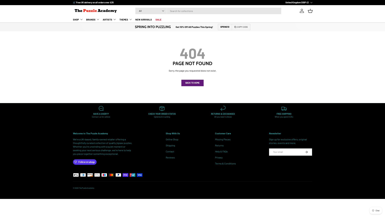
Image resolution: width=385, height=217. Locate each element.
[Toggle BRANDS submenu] (98, 19)
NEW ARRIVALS (143, 19)
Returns (219, 145)
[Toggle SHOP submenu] (81, 19)
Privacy (219, 157)
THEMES (123, 19)
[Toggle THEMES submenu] (130, 19)
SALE (158, 19)
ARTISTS (107, 19)
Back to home (192, 83)
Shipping (170, 145)
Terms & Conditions (225, 163)
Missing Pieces (223, 139)
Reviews (170, 157)
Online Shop (172, 139)
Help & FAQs (221, 151)
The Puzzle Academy (86, 188)
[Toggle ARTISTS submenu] (114, 19)
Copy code (242, 27)
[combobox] (208, 11)
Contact (170, 151)
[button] (310, 11)
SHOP (76, 19)
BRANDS (90, 19)
